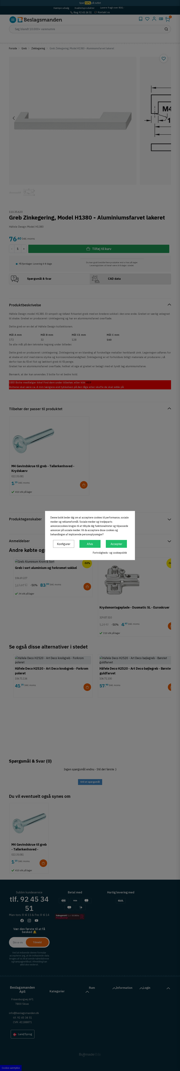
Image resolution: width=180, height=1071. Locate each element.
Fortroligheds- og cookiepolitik (110, 552)
